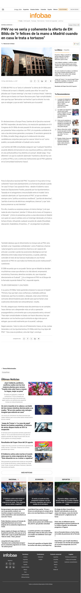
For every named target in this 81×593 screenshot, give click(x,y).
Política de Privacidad (71, 559)
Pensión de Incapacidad (51, 21)
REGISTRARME (63, 9)
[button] (3, 9)
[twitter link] (10, 563)
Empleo (40, 559)
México (55, 9)
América (25, 557)
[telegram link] (10, 567)
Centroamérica (25, 574)
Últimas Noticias (25, 577)
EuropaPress (5, 372)
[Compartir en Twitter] (38, 81)
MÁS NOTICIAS (26, 473)
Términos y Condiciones (71, 557)
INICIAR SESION (74, 9)
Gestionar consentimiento (71, 562)
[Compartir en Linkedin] (42, 81)
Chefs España (26, 21)
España (50, 9)
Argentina (26, 9)
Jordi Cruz (60, 21)
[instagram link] (13, 563)
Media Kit (55, 569)
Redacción (40, 557)
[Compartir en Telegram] (45, 81)
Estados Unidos (34, 9)
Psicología (33, 21)
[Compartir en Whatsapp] (31, 81)
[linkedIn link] (13, 567)
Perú (25, 572)
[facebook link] (6, 563)
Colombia (43, 9)
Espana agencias (6, 25)
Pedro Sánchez (41, 21)
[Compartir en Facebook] (34, 81)
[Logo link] (40, 15)
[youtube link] (6, 567)
